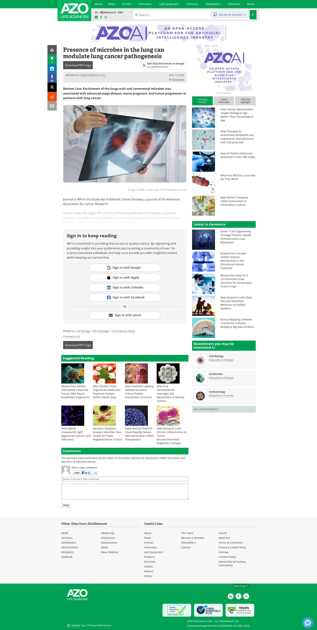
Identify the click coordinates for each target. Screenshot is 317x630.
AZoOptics (67, 552)
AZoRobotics (68, 542)
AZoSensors (108, 538)
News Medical (109, 552)
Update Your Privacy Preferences (90, 625)
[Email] (52, 106)
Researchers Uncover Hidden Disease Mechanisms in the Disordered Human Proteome (234, 261)
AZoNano (66, 538)
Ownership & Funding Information (231, 563)
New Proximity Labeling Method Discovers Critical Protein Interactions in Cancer (139, 391)
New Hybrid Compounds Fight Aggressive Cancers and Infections (76, 434)
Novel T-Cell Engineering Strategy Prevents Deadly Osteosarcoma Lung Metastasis (236, 237)
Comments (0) (71, 336)
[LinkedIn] (52, 68)
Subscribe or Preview (221, 360)
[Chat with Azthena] (307, 622)
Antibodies (216, 374)
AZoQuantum (109, 542)
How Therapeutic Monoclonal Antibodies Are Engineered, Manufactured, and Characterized (237, 137)
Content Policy (227, 557)
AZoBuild (66, 557)
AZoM (64, 533)
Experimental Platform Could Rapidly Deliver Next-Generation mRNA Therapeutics (139, 434)
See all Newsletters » (206, 409)
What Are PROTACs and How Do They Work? (238, 177)
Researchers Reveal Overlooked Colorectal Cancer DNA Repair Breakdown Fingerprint (75, 391)
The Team (187, 533)
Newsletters (188, 542)
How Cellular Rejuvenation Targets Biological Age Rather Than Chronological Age (237, 115)
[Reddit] (52, 96)
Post (66, 505)
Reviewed (178, 79)
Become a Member (192, 538)
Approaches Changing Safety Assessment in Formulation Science (234, 201)
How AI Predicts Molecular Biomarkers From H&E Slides (238, 155)
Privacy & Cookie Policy (232, 547)
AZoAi (104, 547)
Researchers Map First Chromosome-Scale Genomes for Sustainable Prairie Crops (236, 281)
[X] (52, 87)
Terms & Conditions (230, 542)
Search (222, 533)
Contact (186, 547)
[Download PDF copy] (52, 50)
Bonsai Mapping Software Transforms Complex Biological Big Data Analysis (237, 323)
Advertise (224, 538)
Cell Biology (83, 331)
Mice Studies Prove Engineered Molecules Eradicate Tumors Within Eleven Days (106, 391)
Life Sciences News (123, 331)
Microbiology (101, 331)
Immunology (217, 391)
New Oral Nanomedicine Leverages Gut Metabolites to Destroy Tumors (170, 393)
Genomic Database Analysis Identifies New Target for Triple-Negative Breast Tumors (108, 434)
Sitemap (223, 552)
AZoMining (107, 533)
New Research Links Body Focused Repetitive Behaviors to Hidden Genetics (236, 303)
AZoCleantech (69, 547)
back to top (240, 586)
